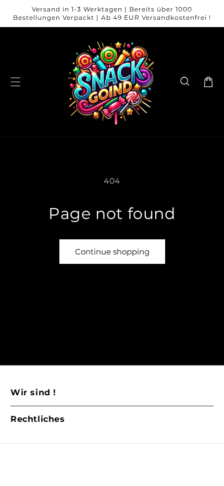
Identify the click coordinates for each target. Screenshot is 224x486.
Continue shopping (112, 252)
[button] (185, 82)
